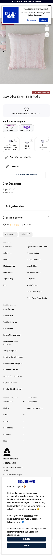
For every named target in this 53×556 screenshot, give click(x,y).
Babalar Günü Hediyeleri (12, 389)
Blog (5, 285)
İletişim (6, 260)
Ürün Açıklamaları (13, 206)
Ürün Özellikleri (12, 183)
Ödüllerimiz (7, 253)
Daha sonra (31, 20)
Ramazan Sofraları (10, 370)
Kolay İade (31, 279)
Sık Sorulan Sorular (34, 272)
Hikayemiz (7, 247)
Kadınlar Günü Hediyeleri (12, 363)
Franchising (8, 272)
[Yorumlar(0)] (26, 218)
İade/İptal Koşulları (34, 260)
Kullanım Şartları (33, 253)
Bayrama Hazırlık (10, 383)
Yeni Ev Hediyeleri (10, 322)
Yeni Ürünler (8, 316)
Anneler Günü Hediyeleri (12, 376)
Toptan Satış (8, 279)
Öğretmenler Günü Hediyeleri (10, 342)
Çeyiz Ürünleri (8, 309)
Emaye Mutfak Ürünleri (12, 335)
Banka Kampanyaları (35, 408)
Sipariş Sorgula (32, 285)
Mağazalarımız (9, 266)
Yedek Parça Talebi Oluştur (37, 298)
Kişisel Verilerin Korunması (37, 247)
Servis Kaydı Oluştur (34, 292)
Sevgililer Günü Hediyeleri (13, 357)
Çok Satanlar (8, 329)
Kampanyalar (32, 402)
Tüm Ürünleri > (26, 175)
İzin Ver (44, 20)
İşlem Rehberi (32, 266)
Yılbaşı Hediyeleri (10, 351)
